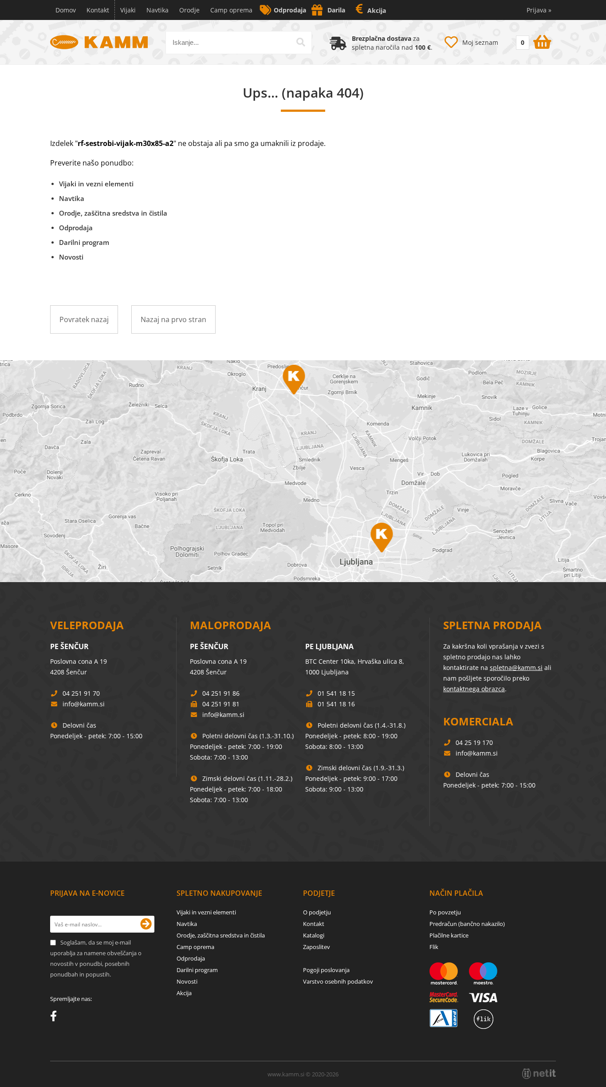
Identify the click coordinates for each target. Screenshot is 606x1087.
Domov (65, 10)
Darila (336, 10)
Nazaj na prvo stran (173, 319)
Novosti (71, 256)
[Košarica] (532, 40)
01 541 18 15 (336, 693)
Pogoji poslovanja (326, 970)
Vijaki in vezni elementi (96, 183)
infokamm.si (84, 704)
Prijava (539, 10)
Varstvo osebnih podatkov (338, 981)
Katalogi (313, 935)
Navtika (157, 10)
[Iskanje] (301, 42)
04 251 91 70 (81, 693)
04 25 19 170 (474, 742)
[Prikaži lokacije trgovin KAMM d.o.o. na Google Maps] (303, 471)
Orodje (189, 10)
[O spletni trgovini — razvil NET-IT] (539, 1073)
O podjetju (317, 912)
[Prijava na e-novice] (146, 924)
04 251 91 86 (221, 693)
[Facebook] (55, 1018)
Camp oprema (231, 10)
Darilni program (84, 242)
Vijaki (128, 10)
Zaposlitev (316, 947)
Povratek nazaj (84, 319)
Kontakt (98, 10)
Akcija (376, 10)
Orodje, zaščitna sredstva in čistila (113, 213)
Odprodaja (290, 10)
